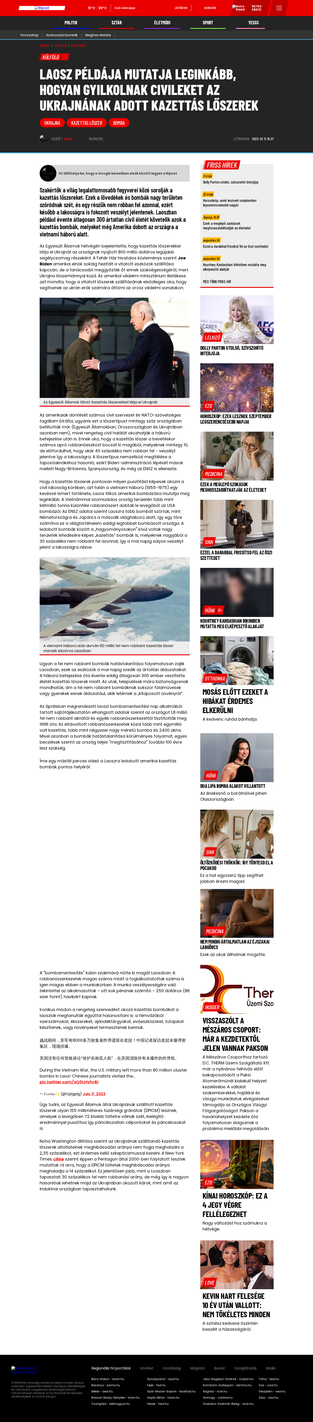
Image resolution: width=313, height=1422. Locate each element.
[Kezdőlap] (42, 8)
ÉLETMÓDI (162, 22)
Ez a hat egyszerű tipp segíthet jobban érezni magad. (232, 878)
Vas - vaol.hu (268, 1385)
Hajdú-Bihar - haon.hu (163, 1398)
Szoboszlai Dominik (62, 35)
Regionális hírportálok (111, 1368)
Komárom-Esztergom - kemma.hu (227, 1385)
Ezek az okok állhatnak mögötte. (233, 954)
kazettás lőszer (86, 122)
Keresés (210, 8)
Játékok (181, 8)
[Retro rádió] (236, 8)
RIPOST (45, 45)
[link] (212, 337)
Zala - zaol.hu (268, 1398)
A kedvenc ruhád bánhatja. (230, 719)
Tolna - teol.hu (269, 1379)
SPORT (208, 22)
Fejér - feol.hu (156, 1385)
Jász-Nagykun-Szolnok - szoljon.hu (228, 1379)
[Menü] (279, 8)
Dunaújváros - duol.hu (163, 1379)
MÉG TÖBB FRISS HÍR (217, 281)
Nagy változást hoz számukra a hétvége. (235, 1226)
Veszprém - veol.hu (272, 1391)
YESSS (253, 22)
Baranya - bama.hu (105, 1385)
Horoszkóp (29, 35)
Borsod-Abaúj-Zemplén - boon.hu (115, 1398)
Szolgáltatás (245, 1368)
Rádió (271, 1368)
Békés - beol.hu (102, 1391)
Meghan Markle (98, 35)
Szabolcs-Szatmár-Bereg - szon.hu (228, 1404)
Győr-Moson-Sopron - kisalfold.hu (171, 1391)
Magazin (197, 1368)
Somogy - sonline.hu (218, 1398)
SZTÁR (117, 22)
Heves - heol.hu (158, 1404)
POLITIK (71, 22)
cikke (58, 1159)
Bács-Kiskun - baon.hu (107, 1379)
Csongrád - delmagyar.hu (110, 1404)
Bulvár (219, 1368)
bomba (119, 122)
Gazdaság (172, 1368)
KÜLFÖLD (78, 45)
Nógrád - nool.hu (215, 1391)
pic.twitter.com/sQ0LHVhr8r (69, 1082)
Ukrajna (52, 122)
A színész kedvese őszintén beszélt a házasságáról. (230, 1326)
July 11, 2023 (94, 1094)
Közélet (147, 1368)
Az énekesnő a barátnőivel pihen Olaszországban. (233, 796)
